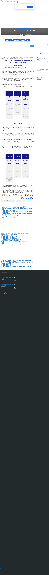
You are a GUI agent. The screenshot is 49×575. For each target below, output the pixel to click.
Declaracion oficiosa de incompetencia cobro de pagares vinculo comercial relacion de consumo (16, 232)
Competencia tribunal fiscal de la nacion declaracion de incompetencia (12, 239)
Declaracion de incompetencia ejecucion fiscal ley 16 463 (10, 236)
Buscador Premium (9, 40)
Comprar (9, 100)
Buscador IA (23, 40)
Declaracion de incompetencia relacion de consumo (10, 210)
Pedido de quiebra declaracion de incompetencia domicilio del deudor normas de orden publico (16, 266)
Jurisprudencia (21, 28)
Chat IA (28, 40)
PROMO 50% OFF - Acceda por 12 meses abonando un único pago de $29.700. (11, 35)
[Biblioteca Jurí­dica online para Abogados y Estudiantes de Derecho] (10, 1)
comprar (24, 35)
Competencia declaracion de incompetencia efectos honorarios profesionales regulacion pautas (16, 230)
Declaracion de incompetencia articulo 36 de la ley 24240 (10, 259)
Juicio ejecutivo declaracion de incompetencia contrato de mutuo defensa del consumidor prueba (16, 260)
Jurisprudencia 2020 (27, 28)
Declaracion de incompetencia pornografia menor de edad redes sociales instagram (14, 241)
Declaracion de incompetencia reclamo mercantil (9, 237)
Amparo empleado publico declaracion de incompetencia (10, 240)
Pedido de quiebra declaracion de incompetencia (9, 261)
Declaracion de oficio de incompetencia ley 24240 (9, 234)
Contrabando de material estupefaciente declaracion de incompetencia (13, 219)
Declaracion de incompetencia (6, 243)
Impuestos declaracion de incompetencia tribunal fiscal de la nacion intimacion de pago (15, 233)
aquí (3, 58)
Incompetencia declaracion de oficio (7, 235)
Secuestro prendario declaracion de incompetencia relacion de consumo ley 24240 (14, 257)
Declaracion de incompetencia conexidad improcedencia (10, 238)
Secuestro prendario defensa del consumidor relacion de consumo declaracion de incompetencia (16, 231)
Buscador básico (16, 40)
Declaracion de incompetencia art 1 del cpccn (9, 242)
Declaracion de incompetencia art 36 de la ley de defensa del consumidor (13, 207)
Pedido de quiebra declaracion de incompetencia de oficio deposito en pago (13, 206)
